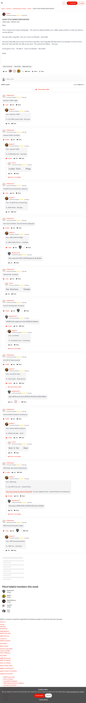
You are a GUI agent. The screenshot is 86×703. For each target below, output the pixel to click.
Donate (2, 624)
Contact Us (3, 638)
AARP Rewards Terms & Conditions (13, 683)
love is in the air (7, 66)
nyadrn (8, 13)
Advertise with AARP (6, 649)
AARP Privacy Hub (8, 677)
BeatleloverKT (16, 253)
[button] (2, 3)
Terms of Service (8, 679)
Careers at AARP (5, 651)
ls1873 (14, 163)
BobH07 (9, 595)
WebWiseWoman (11, 600)
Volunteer (3, 626)
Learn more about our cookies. (75, 691)
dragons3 (11, 109)
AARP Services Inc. (5, 658)
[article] (43, 100)
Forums (9, 8)
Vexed (8, 610)
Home (3, 8)
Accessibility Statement (10, 681)
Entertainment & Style (19, 8)
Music (29, 8)
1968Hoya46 (10, 95)
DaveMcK (9, 605)
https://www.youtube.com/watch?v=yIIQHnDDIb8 (19, 491)
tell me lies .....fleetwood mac (22, 66)
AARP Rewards (4, 631)
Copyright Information (10, 685)
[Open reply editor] (43, 79)
